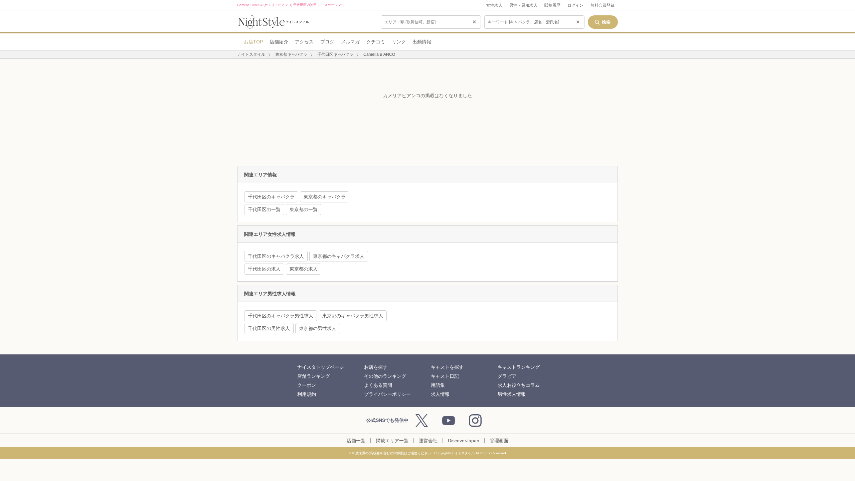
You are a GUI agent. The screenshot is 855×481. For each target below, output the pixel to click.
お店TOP (253, 41)
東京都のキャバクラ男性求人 (352, 315)
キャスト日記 (445, 376)
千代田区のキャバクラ (271, 196)
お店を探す (375, 367)
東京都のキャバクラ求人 (338, 256)
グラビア (507, 376)
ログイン (575, 5)
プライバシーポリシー (387, 394)
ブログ (327, 41)
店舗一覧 (356, 440)
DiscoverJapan (463, 440)
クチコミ (375, 41)
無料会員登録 (602, 5)
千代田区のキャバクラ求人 (276, 256)
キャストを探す (447, 367)
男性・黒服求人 (523, 5)
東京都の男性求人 (317, 328)
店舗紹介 (279, 41)
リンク (399, 41)
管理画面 (499, 440)
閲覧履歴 (552, 5)
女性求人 (494, 5)
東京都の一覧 (304, 209)
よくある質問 (378, 385)
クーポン (306, 385)
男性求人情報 (512, 394)
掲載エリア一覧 (392, 440)
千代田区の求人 (264, 269)
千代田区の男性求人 (269, 328)
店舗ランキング (313, 376)
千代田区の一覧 (264, 209)
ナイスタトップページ (320, 367)
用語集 (438, 385)
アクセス (304, 41)
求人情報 (440, 394)
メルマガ (350, 41)
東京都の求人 (304, 269)
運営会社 (428, 440)
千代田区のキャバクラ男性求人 (280, 315)
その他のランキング (385, 376)
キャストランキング (519, 367)
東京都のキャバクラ (325, 196)
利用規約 (306, 394)
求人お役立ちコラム (519, 385)
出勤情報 (421, 41)
